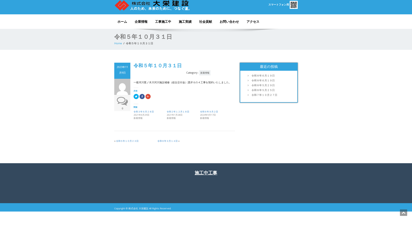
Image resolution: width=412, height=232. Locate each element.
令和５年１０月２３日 (127, 140)
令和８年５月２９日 (263, 85)
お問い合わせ (229, 21)
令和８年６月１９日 (263, 75)
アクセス (253, 21)
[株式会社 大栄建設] (159, 5)
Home (118, 43)
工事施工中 (163, 21)
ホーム (122, 21)
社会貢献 (205, 21)
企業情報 (141, 21)
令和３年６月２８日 (144, 111)
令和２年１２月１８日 (178, 111)
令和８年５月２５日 (263, 90)
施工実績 (185, 21)
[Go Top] (403, 212)
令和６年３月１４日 (167, 140)
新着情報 (204, 72)
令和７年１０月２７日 (264, 95)
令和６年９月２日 (209, 111)
